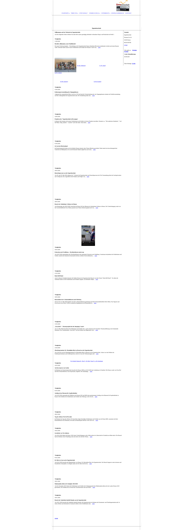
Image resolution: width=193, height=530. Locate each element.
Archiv (56, 518)
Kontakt (128, 13)
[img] (92, 5)
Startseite (65, 13)
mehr (99, 47)
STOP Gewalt (83, 13)
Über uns (74, 13)
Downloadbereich (117, 13)
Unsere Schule (94, 13)
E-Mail (125, 45)
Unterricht (105, 13)
